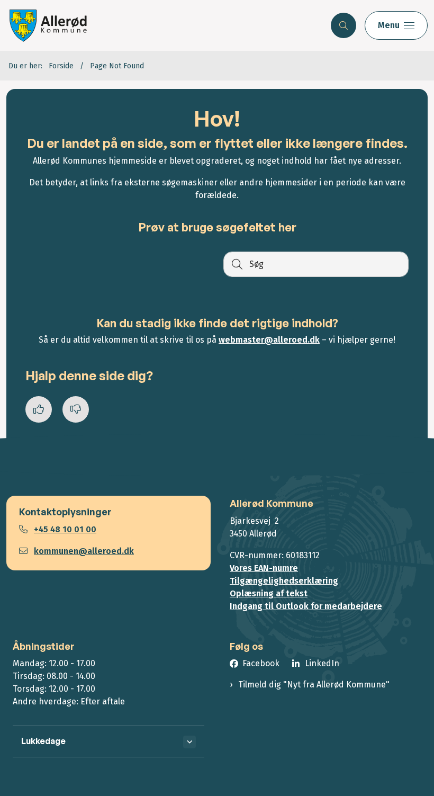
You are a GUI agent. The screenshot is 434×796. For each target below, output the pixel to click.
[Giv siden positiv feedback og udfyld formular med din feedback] (38, 409)
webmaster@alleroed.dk (269, 340)
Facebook (260, 663)
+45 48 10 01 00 (65, 529)
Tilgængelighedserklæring (284, 581)
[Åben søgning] (343, 25)
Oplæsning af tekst (269, 593)
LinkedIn (322, 663)
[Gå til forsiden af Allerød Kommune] (161, 25)
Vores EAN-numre (264, 568)
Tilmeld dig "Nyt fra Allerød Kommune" (314, 684)
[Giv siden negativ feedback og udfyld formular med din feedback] (75, 409)
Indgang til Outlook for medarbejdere (306, 606)
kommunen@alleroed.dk (84, 551)
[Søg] (236, 264)
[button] (396, 25)
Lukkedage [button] (43, 741)
